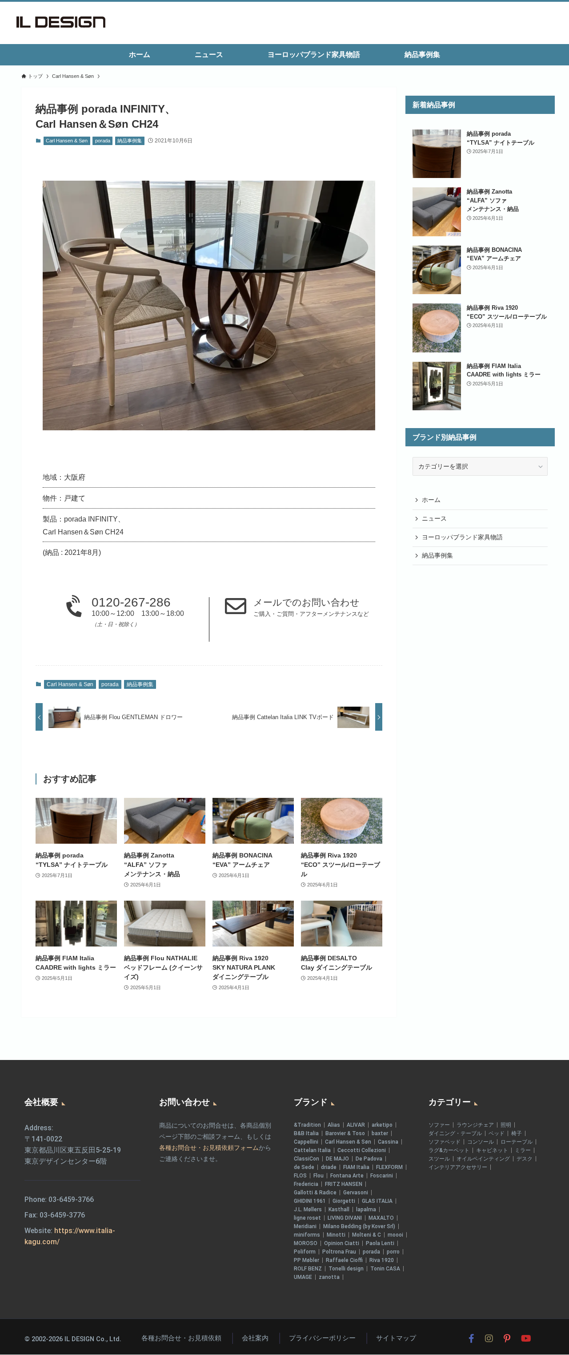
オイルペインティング (483, 1159)
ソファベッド (445, 1142)
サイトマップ (396, 1338)
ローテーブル (517, 1142)
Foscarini (381, 1176)
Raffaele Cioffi (344, 1260)
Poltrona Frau (339, 1252)
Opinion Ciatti (341, 1243)
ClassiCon (306, 1159)
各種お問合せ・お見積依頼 (181, 1338)
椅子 (516, 1133)
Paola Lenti (380, 1243)
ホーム (431, 500)
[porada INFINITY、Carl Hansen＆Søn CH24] (209, 305)
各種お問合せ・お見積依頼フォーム (209, 1147)
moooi (395, 1235)
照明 (506, 1125)
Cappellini (306, 1142)
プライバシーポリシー (322, 1338)
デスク (525, 1159)
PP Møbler (306, 1260)
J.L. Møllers (308, 1209)
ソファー (439, 1125)
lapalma (366, 1209)
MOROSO (305, 1243)
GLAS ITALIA (377, 1201)
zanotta (329, 1277)
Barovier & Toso (345, 1133)
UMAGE (303, 1277)
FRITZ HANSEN (343, 1184)
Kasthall (339, 1209)
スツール (439, 1159)
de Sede (304, 1167)
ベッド (497, 1133)
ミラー (523, 1150)
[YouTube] (526, 1338)
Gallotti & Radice (315, 1192)
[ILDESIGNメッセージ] (60, 22)
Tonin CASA (385, 1269)
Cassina (388, 1142)
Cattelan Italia (312, 1150)
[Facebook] (471, 1338)
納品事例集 (129, 140)
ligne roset (307, 1218)
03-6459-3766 (71, 1199)
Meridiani (305, 1226)
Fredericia (306, 1184)
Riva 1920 (381, 1260)
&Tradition (307, 1125)
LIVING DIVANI (345, 1218)
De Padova (369, 1159)
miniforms (307, 1235)
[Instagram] (489, 1338)
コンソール (480, 1142)
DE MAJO (337, 1159)
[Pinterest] (507, 1338)
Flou (318, 1176)
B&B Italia (306, 1133)
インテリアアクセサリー (458, 1167)
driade (329, 1167)
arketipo (382, 1125)
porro (393, 1252)
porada (102, 140)
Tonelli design (346, 1269)
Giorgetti (344, 1201)
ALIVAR (356, 1125)
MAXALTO (381, 1218)
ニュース (434, 518)
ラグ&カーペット (449, 1150)
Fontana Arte (347, 1176)
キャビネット (492, 1150)
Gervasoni (355, 1192)
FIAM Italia (356, 1167)
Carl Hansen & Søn (67, 140)
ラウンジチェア (475, 1125)
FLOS (300, 1176)
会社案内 (255, 1338)
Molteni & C (366, 1235)
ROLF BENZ (308, 1269)
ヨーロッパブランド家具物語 (462, 537)
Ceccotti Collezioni (361, 1150)
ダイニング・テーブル (455, 1133)
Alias (334, 1125)
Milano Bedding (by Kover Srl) (359, 1226)
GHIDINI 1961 (310, 1201)
